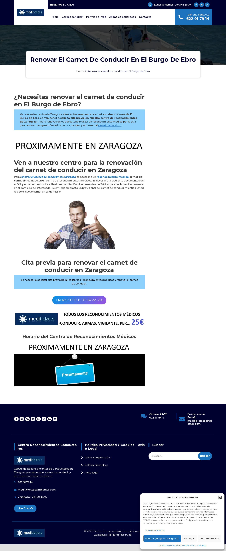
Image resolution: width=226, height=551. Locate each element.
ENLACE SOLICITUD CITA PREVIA (79, 300)
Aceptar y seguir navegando (162, 538)
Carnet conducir (72, 17)
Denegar (189, 538)
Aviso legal (201, 545)
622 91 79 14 (197, 18)
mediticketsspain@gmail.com (199, 422)
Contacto (145, 17)
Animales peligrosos (122, 17)
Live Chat (24, 508)
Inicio (55, 17)
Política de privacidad (185, 545)
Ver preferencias (210, 538)
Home (80, 71)
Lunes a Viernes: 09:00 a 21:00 (172, 4)
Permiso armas (96, 17)
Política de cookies (167, 545)
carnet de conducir (109, 125)
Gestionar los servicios (154, 530)
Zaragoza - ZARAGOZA (32, 497)
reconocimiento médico (113, 176)
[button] (219, 497)
